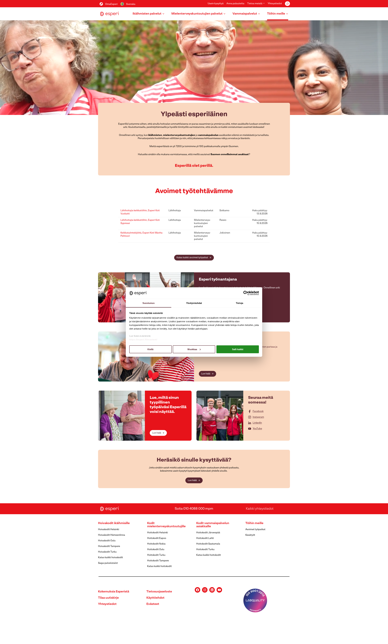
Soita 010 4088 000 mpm (194, 509)
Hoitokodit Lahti (205, 538)
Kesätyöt (250, 535)
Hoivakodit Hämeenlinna (111, 535)
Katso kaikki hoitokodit (159, 566)
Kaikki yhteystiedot (259, 509)
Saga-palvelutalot (108, 563)
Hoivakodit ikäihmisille (114, 523)
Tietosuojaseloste (159, 591)
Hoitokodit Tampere (158, 561)
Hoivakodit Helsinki (108, 529)
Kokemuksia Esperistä (113, 591)
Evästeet (152, 604)
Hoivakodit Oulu (106, 541)
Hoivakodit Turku (107, 552)
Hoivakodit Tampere (109, 546)
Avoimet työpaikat (255, 529)
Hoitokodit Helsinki (157, 532)
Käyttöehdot (155, 597)
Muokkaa (192, 349)
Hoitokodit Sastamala (208, 544)
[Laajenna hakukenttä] (287, 3)
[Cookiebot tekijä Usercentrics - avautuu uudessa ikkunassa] (245, 293)
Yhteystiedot (275, 3)
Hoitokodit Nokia (156, 544)
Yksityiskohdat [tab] (194, 303)
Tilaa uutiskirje (108, 597)
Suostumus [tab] (148, 303)
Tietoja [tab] (239, 303)
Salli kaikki (237, 349)
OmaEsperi (111, 4)
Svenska (130, 4)
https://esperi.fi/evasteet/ (143, 339)
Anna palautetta (235, 3)
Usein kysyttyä (216, 3)
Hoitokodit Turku (156, 555)
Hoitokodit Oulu (155, 549)
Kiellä (150, 349)
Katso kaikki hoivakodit (110, 557)
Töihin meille (254, 523)
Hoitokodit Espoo (156, 538)
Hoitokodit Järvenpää (208, 532)
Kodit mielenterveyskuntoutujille (166, 525)
